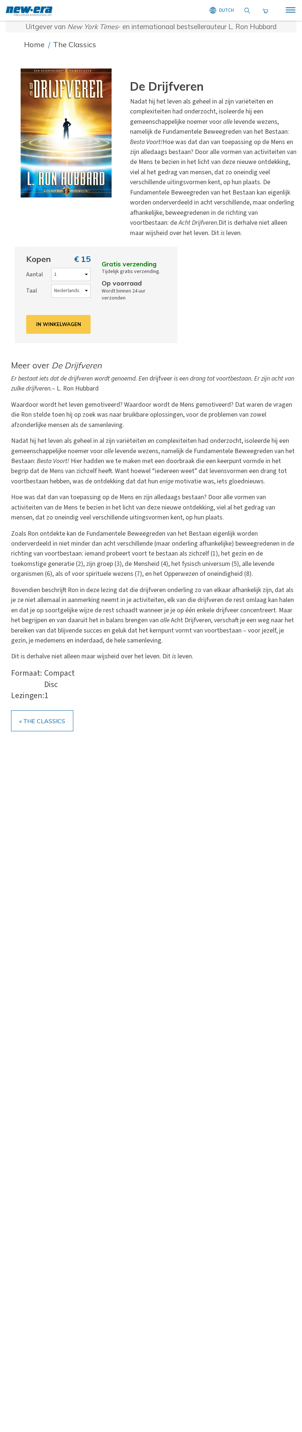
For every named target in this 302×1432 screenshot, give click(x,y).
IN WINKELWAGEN (58, 324)
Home (35, 44)
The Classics (74, 44)
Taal (31, 291)
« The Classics (42, 721)
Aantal (34, 274)
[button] (71, 133)
